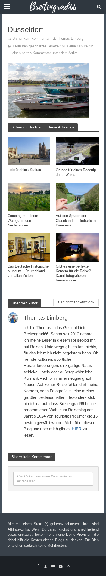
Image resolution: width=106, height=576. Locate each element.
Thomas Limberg (70, 39)
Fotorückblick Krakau (24, 170)
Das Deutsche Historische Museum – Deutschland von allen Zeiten (28, 271)
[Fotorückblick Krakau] (29, 150)
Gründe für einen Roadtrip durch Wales (76, 172)
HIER (77, 429)
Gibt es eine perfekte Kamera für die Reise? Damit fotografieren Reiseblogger (73, 273)
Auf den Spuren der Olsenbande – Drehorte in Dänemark (76, 220)
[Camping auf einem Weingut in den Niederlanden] (29, 196)
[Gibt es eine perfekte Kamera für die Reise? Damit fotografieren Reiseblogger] (77, 247)
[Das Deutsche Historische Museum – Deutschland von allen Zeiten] (29, 247)
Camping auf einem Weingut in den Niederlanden (23, 220)
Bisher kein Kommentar (31, 39)
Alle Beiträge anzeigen (76, 302)
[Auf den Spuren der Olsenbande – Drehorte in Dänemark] (77, 196)
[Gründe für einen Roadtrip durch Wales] (77, 150)
